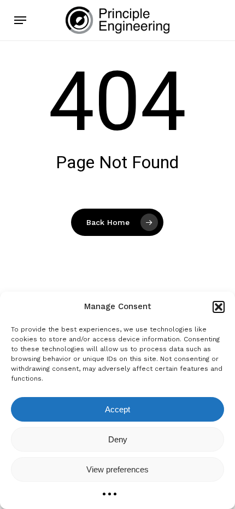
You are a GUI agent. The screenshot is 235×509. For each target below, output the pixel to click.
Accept (117, 409)
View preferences (117, 469)
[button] (218, 306)
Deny (117, 439)
